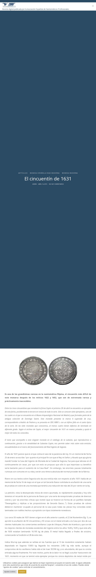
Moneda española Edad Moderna (45, 173)
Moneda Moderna (70, 173)
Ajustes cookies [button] (9, 572)
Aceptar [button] (22, 572)
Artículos (23, 173)
